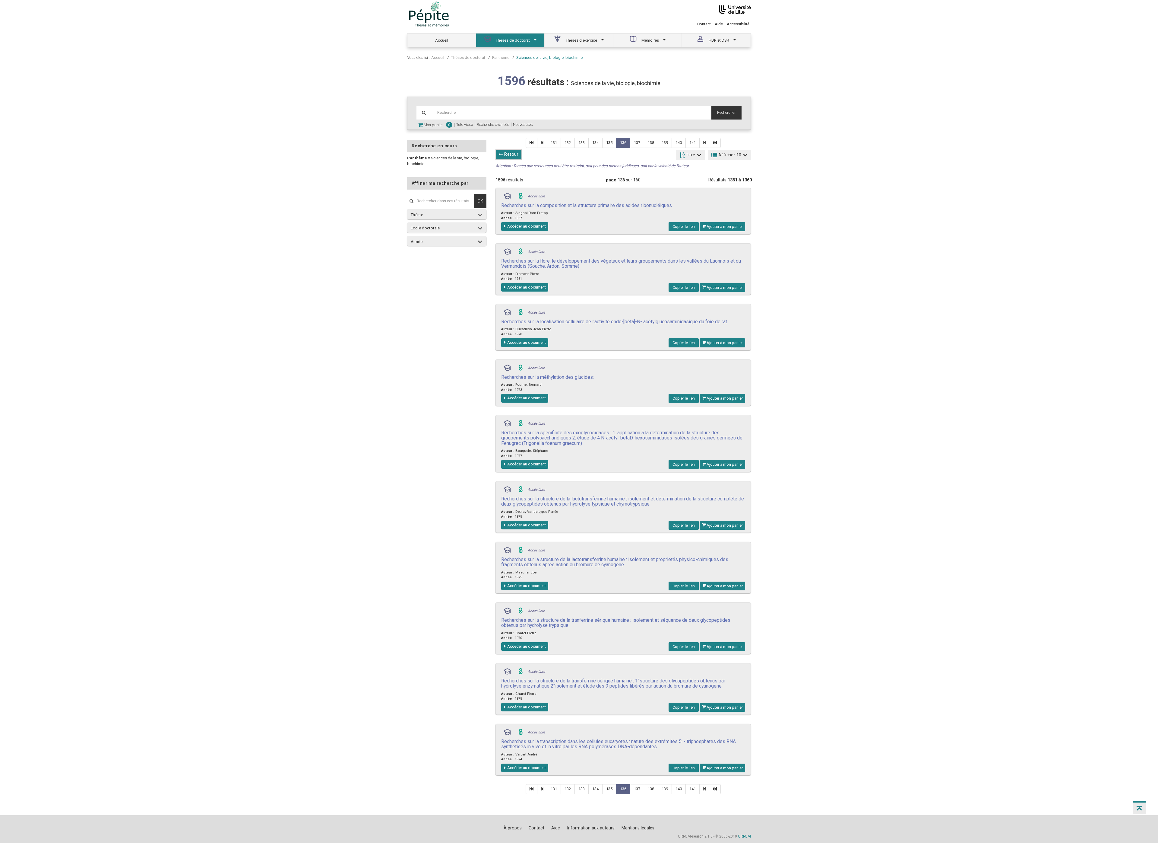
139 (665, 143)
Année (416, 242)
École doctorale (425, 228)
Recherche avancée (493, 124)
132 (568, 143)
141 (692, 143)
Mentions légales (638, 828)
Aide (719, 24)
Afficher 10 (729, 155)
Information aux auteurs (591, 828)
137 (637, 143)
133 (581, 143)
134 (595, 143)
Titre (690, 155)
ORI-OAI (744, 836)
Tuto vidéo (464, 124)
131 (554, 143)
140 (679, 143)
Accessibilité (738, 24)
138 (651, 143)
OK (480, 201)
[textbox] (571, 113)
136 (623, 143)
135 (609, 143)
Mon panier (436, 125)
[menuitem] (441, 40)
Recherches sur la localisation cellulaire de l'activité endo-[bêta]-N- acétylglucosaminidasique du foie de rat (614, 321)
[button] (1139, 807)
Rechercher (726, 112)
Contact (704, 24)
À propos (513, 828)
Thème (417, 215)
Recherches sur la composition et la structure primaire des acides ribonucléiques (586, 205)
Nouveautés (523, 124)
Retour (510, 154)
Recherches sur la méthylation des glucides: (547, 377)
